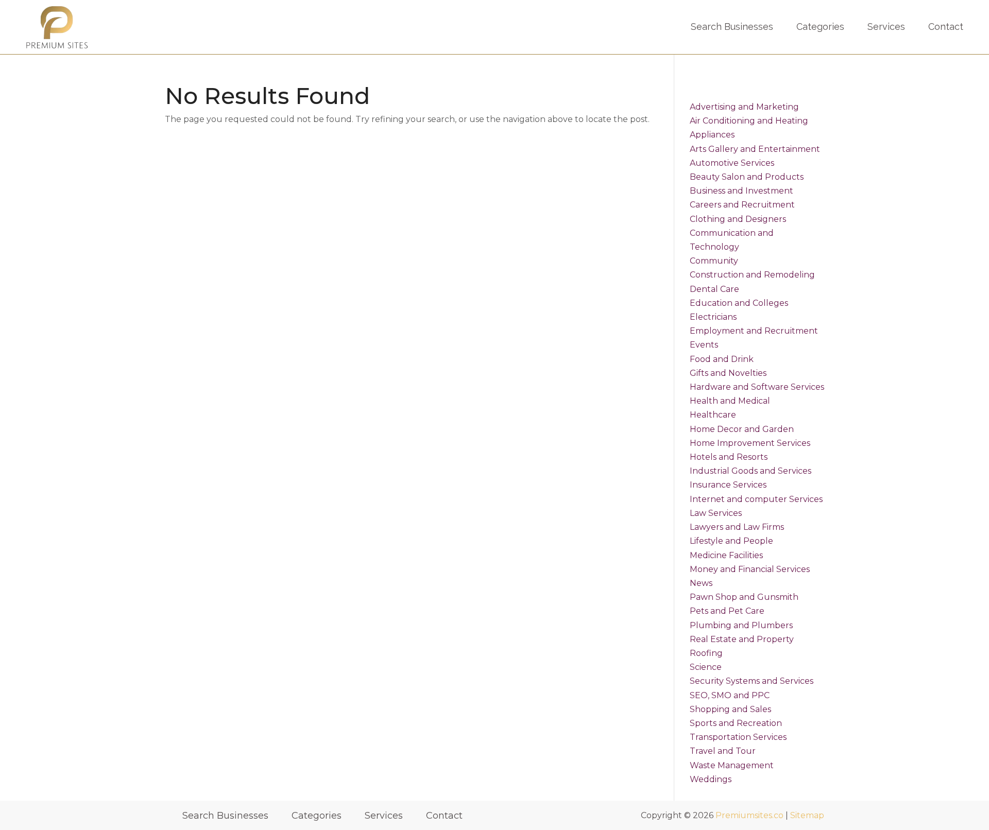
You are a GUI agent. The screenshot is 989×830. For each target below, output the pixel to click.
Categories (820, 26)
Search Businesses (732, 26)
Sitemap (807, 815)
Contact (945, 26)
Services (886, 26)
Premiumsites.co (749, 815)
